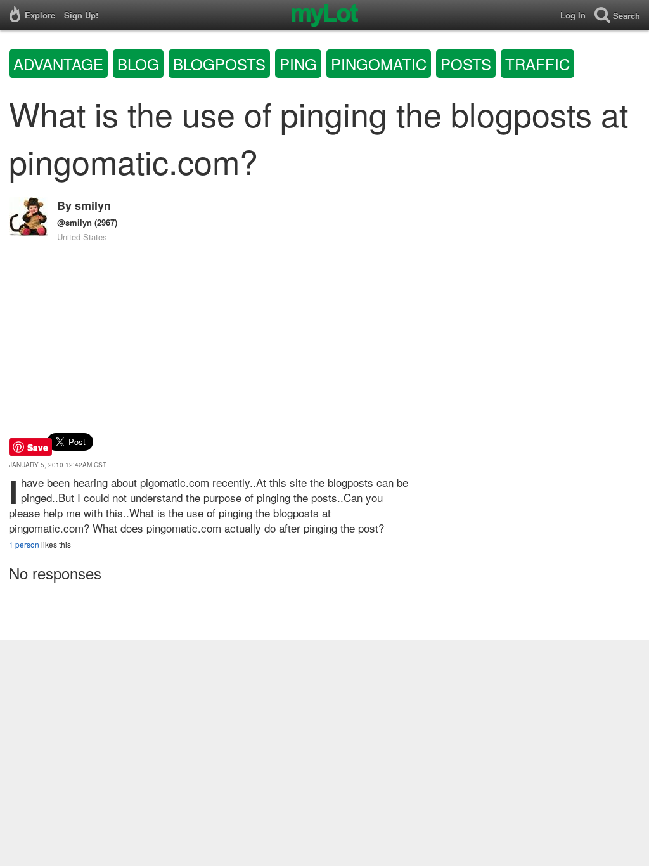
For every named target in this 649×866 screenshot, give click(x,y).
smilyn (93, 205)
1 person (24, 544)
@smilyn (74, 222)
